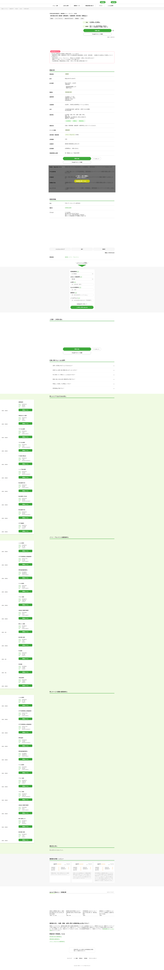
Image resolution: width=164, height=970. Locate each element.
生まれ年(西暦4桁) (75, 287)
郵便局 (103, 249)
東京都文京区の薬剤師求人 (56, 936)
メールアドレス (75, 298)
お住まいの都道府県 (76, 276)
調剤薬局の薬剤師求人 (55, 939)
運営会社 (81, 958)
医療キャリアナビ (5, 8)
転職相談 (103, 2)
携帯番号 (73, 292)
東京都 (16, 8)
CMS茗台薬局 (68, 207)
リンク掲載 (76, 958)
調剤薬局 (67, 130)
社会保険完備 (68, 120)
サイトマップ (69, 958)
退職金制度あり (81, 120)
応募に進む (97, 30)
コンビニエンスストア (60, 249)
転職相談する (48, 968)
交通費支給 (75, 120)
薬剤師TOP (11, 8)
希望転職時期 (74, 271)
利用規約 (79, 304)
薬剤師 (67, 74)
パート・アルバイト (70, 134)
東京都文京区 (68, 92)
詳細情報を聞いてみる (81, 181)
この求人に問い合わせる (82, 307)
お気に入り (113, 30)
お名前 (73, 282)
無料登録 (113, 2)
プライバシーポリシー (93, 958)
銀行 (82, 249)
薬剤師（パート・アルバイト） (72, 257)
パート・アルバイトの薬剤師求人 (57, 941)
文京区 (21, 8)
